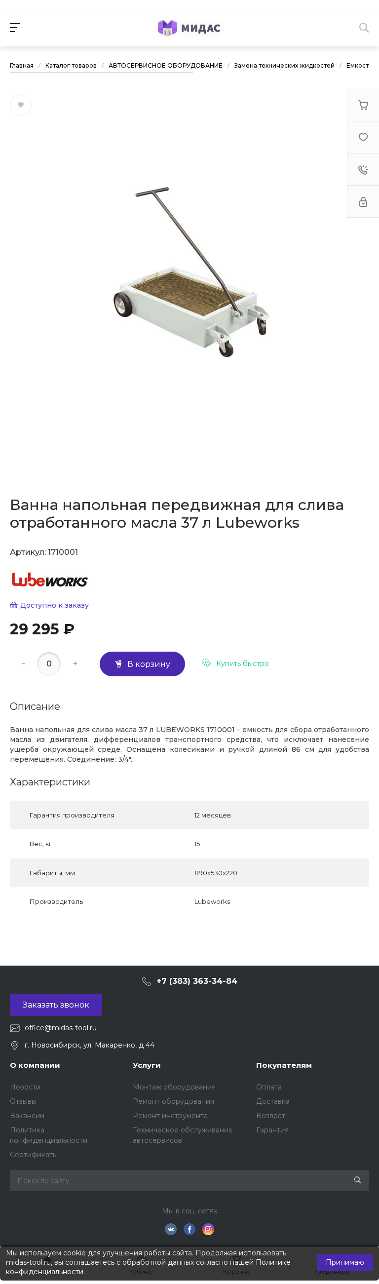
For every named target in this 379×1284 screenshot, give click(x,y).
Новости (25, 1087)
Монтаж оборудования (174, 1087)
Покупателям (284, 1065)
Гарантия (272, 1130)
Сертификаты (34, 1154)
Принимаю (345, 1262)
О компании (35, 1065)
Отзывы (23, 1101)
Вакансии (27, 1115)
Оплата (269, 1087)
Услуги (147, 1065)
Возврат (270, 1115)
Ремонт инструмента (170, 1115)
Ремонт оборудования (173, 1101)
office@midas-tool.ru (61, 1027)
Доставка (273, 1101)
